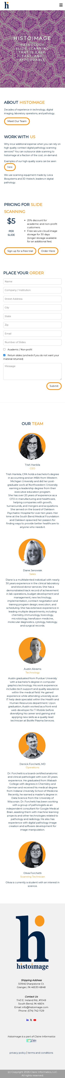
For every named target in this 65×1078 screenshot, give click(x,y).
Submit (54, 385)
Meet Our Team (17, 121)
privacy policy (17, 1052)
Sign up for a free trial (20, 250)
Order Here (48, 250)
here (9, 167)
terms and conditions (40, 1052)
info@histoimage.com (35, 1007)
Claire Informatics (44, 1036)
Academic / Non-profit (19, 349)
